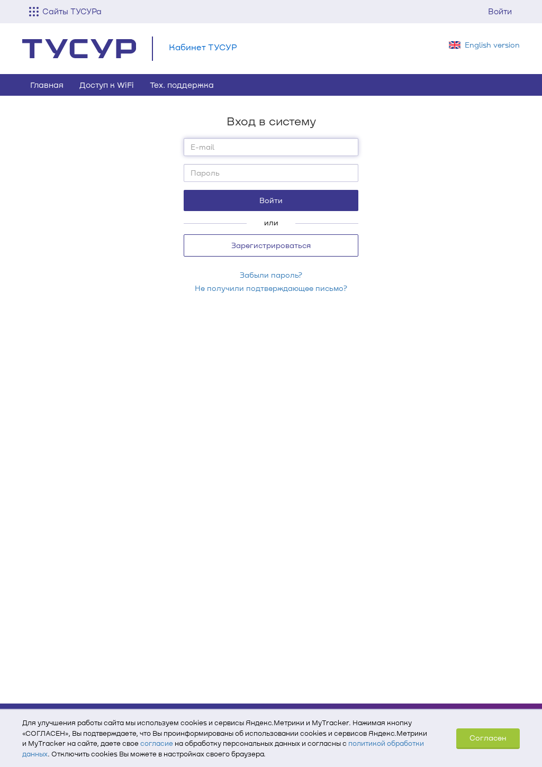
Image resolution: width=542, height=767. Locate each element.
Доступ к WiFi (106, 84)
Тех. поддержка (182, 84)
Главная (47, 84)
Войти (500, 11)
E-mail (202, 146)
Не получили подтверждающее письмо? (271, 288)
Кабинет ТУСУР (203, 47)
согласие (156, 743)
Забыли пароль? (271, 274)
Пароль (205, 172)
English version (492, 44)
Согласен (488, 737)
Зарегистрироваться (271, 245)
